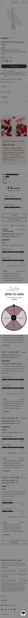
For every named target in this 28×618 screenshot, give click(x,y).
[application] (23, 613)
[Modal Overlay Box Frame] (14, 309)
